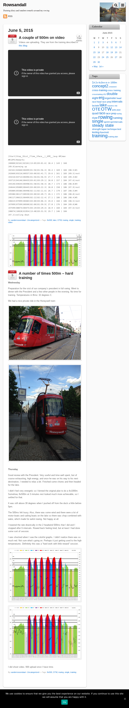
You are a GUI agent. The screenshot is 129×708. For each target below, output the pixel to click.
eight (95, 98)
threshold (104, 132)
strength (96, 129)
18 (107, 52)
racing (119, 114)
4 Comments (79, 36)
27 (116, 57)
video (10, 222)
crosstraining (97, 94)
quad (95, 113)
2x (96, 82)
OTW (59, 220)
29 (94, 62)
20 (116, 52)
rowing (65, 220)
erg (101, 97)
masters (110, 106)
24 (103, 57)
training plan (113, 137)
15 (94, 52)
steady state (103, 125)
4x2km (101, 82)
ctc (104, 94)
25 (107, 57)
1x (93, 82)
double (112, 94)
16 (99, 52)
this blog (23, 45)
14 (120, 47)
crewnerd (112, 87)
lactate (95, 105)
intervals (117, 101)
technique (112, 129)
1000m (114, 82)
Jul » (101, 66)
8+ (109, 83)
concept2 (100, 86)
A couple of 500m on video (41, 37)
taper (104, 129)
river (95, 117)
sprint (107, 122)
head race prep (104, 102)
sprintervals (116, 121)
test (119, 129)
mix (116, 106)
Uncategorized (33, 220)
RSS (10, 16)
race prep (111, 113)
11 (107, 47)
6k (106, 83)
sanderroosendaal (18, 220)
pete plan (116, 110)
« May (95, 66)
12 (112, 47)
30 (99, 62)
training (78, 220)
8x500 (49, 220)
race (102, 113)
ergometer (110, 98)
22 (94, 57)
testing (95, 132)
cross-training (99, 90)
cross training (114, 90)
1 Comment (79, 235)
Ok (64, 702)
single (71, 220)
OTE (96, 109)
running (117, 117)
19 (112, 52)
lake (54, 220)
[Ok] (124, 698)
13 (116, 47)
